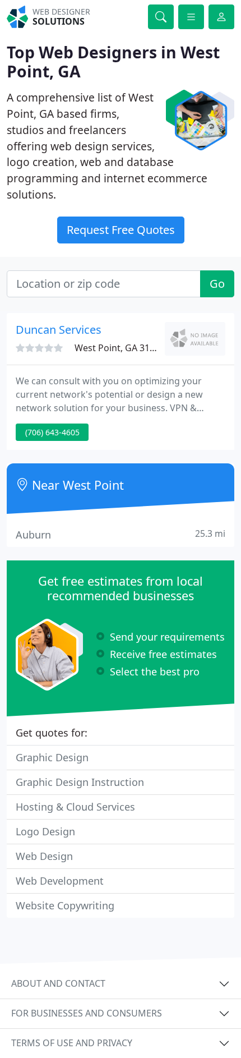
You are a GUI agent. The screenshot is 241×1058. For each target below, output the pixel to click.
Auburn (120, 534)
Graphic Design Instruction (80, 782)
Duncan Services (58, 329)
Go (217, 283)
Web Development (60, 880)
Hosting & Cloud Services (75, 806)
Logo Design (45, 831)
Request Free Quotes (121, 229)
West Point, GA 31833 (120, 348)
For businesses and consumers (86, 1013)
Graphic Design (52, 757)
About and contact (58, 983)
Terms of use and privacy (71, 1043)
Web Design (44, 856)
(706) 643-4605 (52, 432)
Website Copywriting (65, 905)
